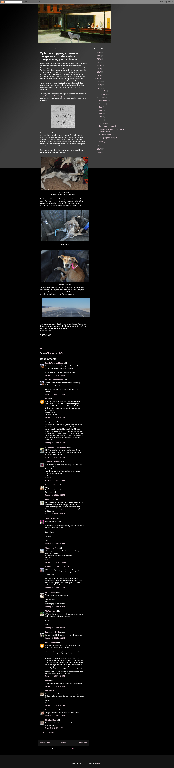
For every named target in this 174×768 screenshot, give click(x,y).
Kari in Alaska (50, 592)
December (103, 91)
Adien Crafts (49, 499)
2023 (99, 59)
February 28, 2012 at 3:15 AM (55, 705)
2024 (99, 56)
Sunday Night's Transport (107, 138)
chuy (47, 399)
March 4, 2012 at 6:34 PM (54, 728)
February (102, 123)
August (102, 104)
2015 (99, 78)
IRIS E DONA (50, 691)
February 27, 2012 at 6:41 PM (55, 676)
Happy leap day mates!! (107, 126)
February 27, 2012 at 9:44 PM (55, 686)
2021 (99, 62)
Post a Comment (48, 732)
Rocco (47, 681)
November (103, 94)
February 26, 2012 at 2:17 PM (55, 607)
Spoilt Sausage (50, 518)
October (102, 97)
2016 (99, 75)
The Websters (50, 611)
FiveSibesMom (50, 720)
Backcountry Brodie (52, 632)
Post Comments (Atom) (68, 749)
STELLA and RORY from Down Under (59, 567)
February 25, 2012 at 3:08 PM (55, 417)
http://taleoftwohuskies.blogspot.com (54, 96)
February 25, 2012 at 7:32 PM (55, 480)
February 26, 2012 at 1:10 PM (55, 588)
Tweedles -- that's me (52, 462)
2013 (99, 85)
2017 (99, 72)
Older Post (82, 743)
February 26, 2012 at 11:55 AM (55, 562)
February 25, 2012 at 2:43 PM (55, 394)
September (103, 100)
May (101, 113)
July (100, 107)
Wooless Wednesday (106, 134)
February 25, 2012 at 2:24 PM (55, 375)
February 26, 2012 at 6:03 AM (55, 543)
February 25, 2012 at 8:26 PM (55, 495)
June (101, 110)
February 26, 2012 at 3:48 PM (55, 628)
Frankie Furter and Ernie (54, 363)
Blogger (98, 763)
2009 (99, 152)
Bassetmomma (50, 710)
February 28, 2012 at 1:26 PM (55, 715)
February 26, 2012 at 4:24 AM (55, 514)
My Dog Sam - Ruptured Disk (55, 447)
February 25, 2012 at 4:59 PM (55, 443)
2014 (99, 82)
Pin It (42, 348)
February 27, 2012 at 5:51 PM (55, 638)
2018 (99, 69)
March (101, 120)
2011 (99, 146)
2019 (99, 66)
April (101, 117)
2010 (99, 149)
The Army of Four (51, 548)
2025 (99, 53)
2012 (99, 88)
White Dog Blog (51, 642)
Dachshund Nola (51, 485)
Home (63, 743)
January (102, 142)
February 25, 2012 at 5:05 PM (55, 457)
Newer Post (45, 743)
